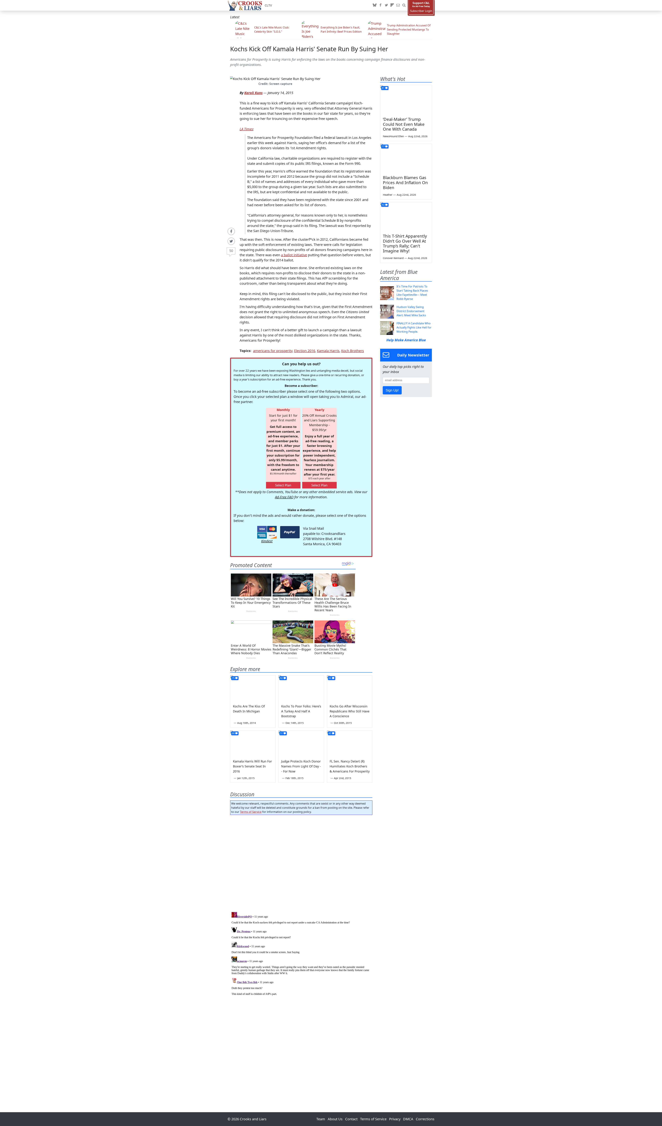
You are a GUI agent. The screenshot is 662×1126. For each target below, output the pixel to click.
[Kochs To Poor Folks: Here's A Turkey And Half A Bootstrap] (301, 688)
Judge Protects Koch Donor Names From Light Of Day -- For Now (301, 766)
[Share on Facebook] (231, 231)
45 (330, 733)
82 (281, 678)
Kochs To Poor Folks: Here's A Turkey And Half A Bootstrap (301, 711)
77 (383, 146)
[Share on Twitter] (231, 241)
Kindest (267, 541)
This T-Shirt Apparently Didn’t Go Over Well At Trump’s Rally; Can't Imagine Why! (405, 243)
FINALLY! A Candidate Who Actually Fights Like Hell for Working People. (414, 327)
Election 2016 (304, 350)
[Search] (404, 5)
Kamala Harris (328, 350)
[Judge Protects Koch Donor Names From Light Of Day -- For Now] (301, 743)
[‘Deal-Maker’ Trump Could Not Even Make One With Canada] (406, 99)
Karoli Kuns (253, 92)
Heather (387, 194)
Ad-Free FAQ (284, 497)
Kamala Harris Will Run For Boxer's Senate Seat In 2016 (252, 766)
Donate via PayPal (290, 532)
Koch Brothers (352, 350)
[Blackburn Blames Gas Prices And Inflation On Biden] (406, 158)
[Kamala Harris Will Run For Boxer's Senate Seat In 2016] (252, 743)
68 (233, 733)
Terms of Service (251, 812)
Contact (351, 1119)
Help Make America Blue (406, 340)
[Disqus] (301, 954)
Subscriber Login (421, 11)
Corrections (425, 1119)
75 (233, 678)
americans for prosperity (272, 350)
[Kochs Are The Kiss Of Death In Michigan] (252, 688)
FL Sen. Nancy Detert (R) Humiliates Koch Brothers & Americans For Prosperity (350, 766)
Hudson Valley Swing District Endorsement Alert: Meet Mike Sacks (411, 311)
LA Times (246, 129)
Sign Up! (392, 390)
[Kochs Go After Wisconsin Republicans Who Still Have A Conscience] (349, 688)
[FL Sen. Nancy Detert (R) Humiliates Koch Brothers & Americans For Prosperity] (349, 743)
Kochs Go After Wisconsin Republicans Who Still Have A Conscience (349, 711)
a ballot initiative (294, 255)
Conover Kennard (393, 258)
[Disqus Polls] (301, 862)
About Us (335, 1119)
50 (231, 250)
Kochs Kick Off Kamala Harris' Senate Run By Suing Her (309, 49)
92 (383, 204)
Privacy (394, 1119)
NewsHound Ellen (393, 136)
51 (281, 733)
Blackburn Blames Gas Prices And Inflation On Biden (405, 182)
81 (383, 88)
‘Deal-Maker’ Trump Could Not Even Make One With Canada (404, 124)
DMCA (408, 1119)
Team (320, 1119)
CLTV (268, 5)
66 (330, 678)
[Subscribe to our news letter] (398, 5)
